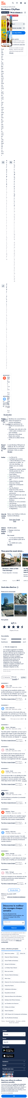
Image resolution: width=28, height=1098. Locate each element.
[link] (11, 568)
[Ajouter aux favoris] (19, 555)
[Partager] (25, 12)
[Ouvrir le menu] (25, 687)
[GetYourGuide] (3, 3)
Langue (5, 1030)
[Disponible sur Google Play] (8, 1051)
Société (4, 1065)
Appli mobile (5, 1047)
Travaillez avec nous (7, 1069)
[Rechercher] (13, 3)
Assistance (5, 1061)
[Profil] (25, 3)
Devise (4, 1038)
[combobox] (15, 679)
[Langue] (21, 3)
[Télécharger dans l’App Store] (8, 1056)
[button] (3, 31)
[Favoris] (17, 3)
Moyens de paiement (8, 1072)
